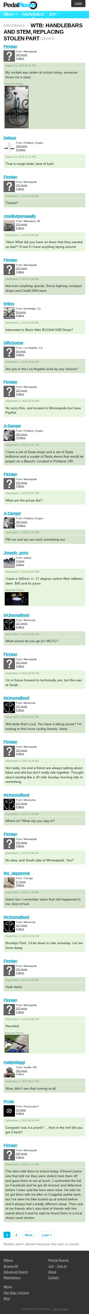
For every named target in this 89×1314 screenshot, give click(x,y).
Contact (53, 1277)
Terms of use (60, 1309)
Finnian (10, 46)
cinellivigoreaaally (20, 216)
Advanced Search (16, 1272)
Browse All (11, 1266)
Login (78, 3)
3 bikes (20, 564)
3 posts (20, 561)
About (52, 1272)
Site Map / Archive (16, 1293)
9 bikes (20, 228)
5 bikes (20, 354)
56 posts (21, 312)
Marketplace (33, 14)
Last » (47, 1235)
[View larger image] (16, 106)
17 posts (21, 881)
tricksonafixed (16, 615)
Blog (7, 1298)
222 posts (21, 54)
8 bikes (20, 885)
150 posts (21, 434)
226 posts (21, 224)
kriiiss (9, 303)
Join (52, 14)
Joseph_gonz (16, 552)
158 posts (21, 146)
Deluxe (10, 137)
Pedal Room (21, 5)
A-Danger (12, 425)
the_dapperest (17, 873)
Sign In (62, 1266)
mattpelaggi (14, 1062)
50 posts (21, 351)
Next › (29, 1235)
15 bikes (21, 149)
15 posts (21, 1110)
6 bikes (20, 315)
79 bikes (21, 437)
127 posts (21, 623)
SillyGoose (13, 342)
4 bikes (20, 58)
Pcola (9, 1101)
